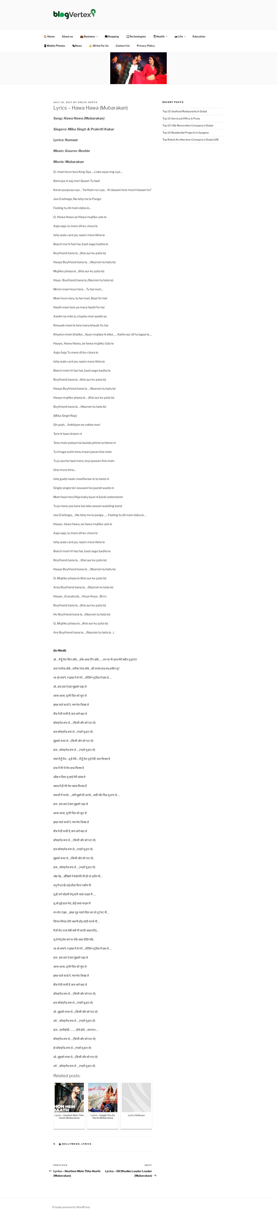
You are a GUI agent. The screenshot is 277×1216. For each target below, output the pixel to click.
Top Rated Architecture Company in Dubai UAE (190, 139)
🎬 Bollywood (69, 1144)
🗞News (77, 45)
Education (199, 36)
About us (67, 36)
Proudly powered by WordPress (71, 1207)
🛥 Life (178, 36)
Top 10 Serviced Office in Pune (181, 118)
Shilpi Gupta (88, 102)
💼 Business (87, 36)
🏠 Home (49, 36)
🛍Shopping (112, 36)
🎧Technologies (136, 36)
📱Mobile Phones (54, 45)
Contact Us (123, 45)
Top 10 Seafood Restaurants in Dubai (184, 111)
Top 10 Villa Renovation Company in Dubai (187, 125)
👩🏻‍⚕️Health (159, 36)
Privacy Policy (146, 45)
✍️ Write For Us (99, 45)
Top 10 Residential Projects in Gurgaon (185, 132)
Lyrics (87, 1144)
